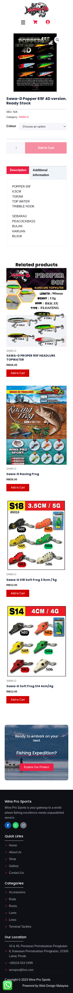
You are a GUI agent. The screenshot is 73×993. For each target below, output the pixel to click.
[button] (23, 23)
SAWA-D (24, 116)
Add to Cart (46, 147)
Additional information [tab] (41, 172)
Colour (11, 126)
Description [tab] (18, 170)
